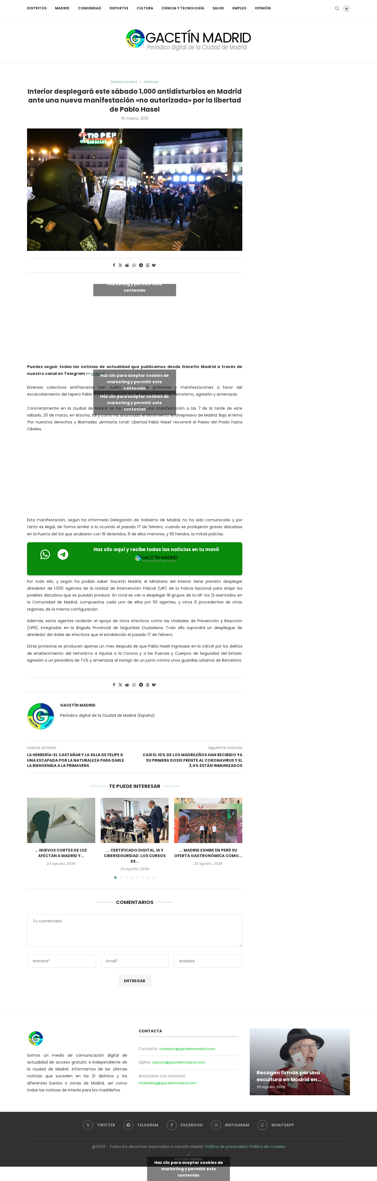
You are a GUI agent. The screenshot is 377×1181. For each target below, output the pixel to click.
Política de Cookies (267, 1146)
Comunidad (89, 8)
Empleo (239, 8)
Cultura (145, 8)
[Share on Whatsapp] (134, 265)
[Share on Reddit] (126, 265)
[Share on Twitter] (120, 265)
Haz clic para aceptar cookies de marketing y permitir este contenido (134, 284)
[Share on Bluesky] (154, 265)
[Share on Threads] (148, 265)
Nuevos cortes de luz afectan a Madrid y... (62, 852)
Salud (218, 8)
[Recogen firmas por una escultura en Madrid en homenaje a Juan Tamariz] (300, 1062)
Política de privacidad (225, 1146)
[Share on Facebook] (113, 265)
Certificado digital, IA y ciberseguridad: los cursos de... (135, 855)
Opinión (263, 8)
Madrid (62, 8)
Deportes (119, 8)
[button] (34, 838)
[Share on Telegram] (141, 265)
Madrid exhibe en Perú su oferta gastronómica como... (208, 852)
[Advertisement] (134, 475)
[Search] (337, 8)
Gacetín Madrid (77, 705)
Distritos (37, 8)
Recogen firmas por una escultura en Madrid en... (289, 1076)
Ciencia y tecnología (182, 8)
